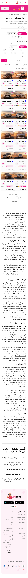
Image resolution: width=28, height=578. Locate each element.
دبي (20, 14)
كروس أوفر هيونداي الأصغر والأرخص (12, 285)
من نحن (11, 524)
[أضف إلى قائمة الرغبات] (25, 72)
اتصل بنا (11, 526)
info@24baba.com (6, 545)
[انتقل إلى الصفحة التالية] (7, 197)
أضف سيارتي (10, 534)
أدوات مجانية (21, 542)
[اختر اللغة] (6, 2)
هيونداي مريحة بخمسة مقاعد (9, 228)
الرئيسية (25, 14)
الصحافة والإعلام (9, 529)
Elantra (14, 49)
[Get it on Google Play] (8, 511)
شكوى (22, 540)
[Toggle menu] (25, 2)
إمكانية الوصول (20, 531)
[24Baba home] (19, 2)
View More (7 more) (21, 56)
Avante (23, 49)
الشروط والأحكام (20, 524)
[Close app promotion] (26, 8)
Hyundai (16, 14)
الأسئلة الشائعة (20, 529)
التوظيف (22, 547)
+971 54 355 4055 (6, 540)
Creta (23, 46)
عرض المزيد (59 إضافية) (20, 36)
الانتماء (11, 531)
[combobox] (10, 2)
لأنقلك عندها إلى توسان (20, 356)
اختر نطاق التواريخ (21, 26)
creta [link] (10, 14)
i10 (24, 53)
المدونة (22, 545)
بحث (3, 60)
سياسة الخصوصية (20, 526)
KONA (17, 53)
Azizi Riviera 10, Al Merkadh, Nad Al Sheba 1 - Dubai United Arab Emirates (6, 554)
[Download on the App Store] (19, 511)
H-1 (5, 49)
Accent (14, 46)
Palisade (8, 53)
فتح (5, 8)
